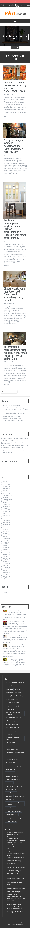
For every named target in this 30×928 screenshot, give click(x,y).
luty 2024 (5, 492)
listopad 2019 (6, 536)
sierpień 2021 (6, 506)
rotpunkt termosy (10, 769)
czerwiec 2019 (6, 538)
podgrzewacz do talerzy (12, 756)
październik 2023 (7, 495)
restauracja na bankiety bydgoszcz (15, 766)
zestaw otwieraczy (11, 808)
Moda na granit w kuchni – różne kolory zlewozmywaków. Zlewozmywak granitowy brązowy (16, 838)
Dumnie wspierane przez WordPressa (15, 923)
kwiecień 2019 (6, 542)
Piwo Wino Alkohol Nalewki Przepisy (13, 738)
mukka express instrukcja (12, 727)
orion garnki (9, 734)
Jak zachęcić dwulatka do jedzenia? (18, 635)
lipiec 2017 (5, 574)
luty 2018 (5, 565)
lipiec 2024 (5, 490)
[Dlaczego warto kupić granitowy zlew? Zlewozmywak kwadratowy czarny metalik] (14, 279)
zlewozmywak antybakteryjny (13, 811)
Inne (4, 591)
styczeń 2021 (6, 515)
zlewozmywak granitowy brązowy (15, 818)
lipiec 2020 (5, 526)
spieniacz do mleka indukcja (13, 779)
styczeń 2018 (6, 567)
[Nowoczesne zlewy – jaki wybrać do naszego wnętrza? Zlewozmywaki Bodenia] (14, 72)
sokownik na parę (10, 772)
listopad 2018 (6, 549)
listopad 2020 (6, 518)
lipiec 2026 (5, 481)
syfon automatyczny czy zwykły (14, 786)
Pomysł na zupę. (11, 851)
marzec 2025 (6, 486)
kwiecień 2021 (6, 510)
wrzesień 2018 (7, 552)
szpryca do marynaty (11, 792)
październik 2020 (7, 520)
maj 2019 (5, 540)
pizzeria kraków (10, 752)
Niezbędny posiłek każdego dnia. (11, 405)
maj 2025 (5, 483)
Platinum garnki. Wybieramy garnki (16, 878)
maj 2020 (5, 529)
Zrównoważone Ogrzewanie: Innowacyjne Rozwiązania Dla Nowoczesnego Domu (16, 623)
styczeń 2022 (6, 502)
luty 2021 (5, 513)
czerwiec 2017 (6, 576)
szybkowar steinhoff (11, 799)
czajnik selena (9, 692)
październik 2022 (7, 499)
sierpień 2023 (6, 497)
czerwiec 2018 (6, 558)
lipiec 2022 (5, 501)
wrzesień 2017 (7, 572)
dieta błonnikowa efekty (12, 699)
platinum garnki (20, 752)
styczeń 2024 (6, 493)
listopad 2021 (6, 504)
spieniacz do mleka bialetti (13, 776)
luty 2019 (5, 544)
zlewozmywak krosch (11, 821)
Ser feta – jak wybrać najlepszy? (15, 857)
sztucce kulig (9, 796)
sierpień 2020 (6, 524)
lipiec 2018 (5, 556)
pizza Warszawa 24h (11, 746)
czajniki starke (9, 689)
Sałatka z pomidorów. (12, 876)
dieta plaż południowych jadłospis (14, 706)
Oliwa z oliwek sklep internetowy (14, 731)
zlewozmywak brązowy (12, 814)
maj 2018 (5, 560)
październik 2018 (7, 551)
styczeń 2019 (6, 545)
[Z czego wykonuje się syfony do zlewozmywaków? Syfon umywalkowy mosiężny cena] (14, 130)
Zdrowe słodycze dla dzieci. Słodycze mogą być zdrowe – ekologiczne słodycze (14, 872)
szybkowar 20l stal (19, 796)
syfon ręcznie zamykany (12, 789)
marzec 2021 (6, 511)
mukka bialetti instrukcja (12, 724)
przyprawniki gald (10, 762)
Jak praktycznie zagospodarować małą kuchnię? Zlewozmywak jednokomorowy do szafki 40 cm (15, 352)
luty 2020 (5, 533)
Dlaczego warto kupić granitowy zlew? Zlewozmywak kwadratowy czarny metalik (14, 294)
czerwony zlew (18, 692)
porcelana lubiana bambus (13, 759)
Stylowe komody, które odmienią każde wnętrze (15, 37)
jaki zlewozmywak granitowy (13, 717)
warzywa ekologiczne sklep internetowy (13, 803)
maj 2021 (5, 508)
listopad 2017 (6, 570)
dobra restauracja (10, 709)
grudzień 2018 (6, 547)
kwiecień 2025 (6, 485)
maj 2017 (5, 578)
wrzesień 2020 (7, 522)
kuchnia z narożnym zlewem (13, 721)
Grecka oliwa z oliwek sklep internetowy (13, 713)
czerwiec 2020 (6, 527)
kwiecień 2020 (6, 531)
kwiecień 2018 (6, 561)
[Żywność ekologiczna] (15, 12)
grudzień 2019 (6, 535)
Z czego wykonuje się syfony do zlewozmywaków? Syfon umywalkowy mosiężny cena (14, 146)
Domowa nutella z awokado (16, 659)
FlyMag (14, 924)
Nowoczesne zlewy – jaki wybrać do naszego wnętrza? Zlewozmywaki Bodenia (15, 86)
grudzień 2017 (6, 569)
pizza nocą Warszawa (11, 742)
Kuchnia (7, 116)
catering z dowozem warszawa (14, 686)
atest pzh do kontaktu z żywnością (15, 682)
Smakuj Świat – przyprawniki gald (12, 416)
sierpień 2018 (6, 554)
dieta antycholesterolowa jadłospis (15, 696)
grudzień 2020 (6, 517)
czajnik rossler (18, 689)
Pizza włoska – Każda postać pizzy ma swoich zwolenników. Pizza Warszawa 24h (15, 862)
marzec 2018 (6, 563)
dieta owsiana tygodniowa (12, 702)
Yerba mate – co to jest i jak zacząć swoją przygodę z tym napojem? (14, 882)
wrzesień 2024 (7, 488)
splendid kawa (9, 782)
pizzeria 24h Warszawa (12, 749)
